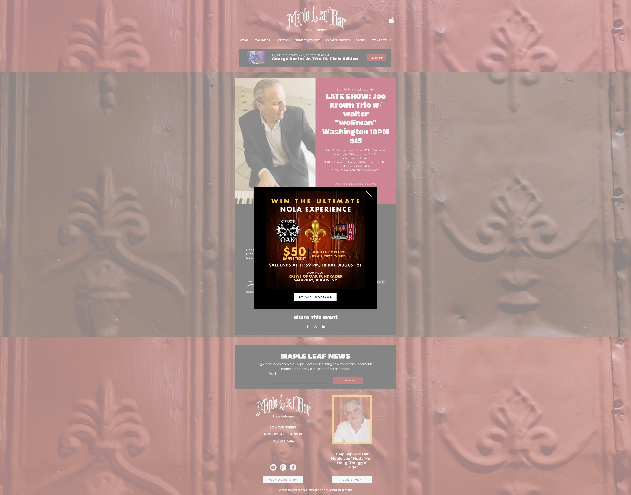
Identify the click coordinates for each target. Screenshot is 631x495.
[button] (369, 194)
